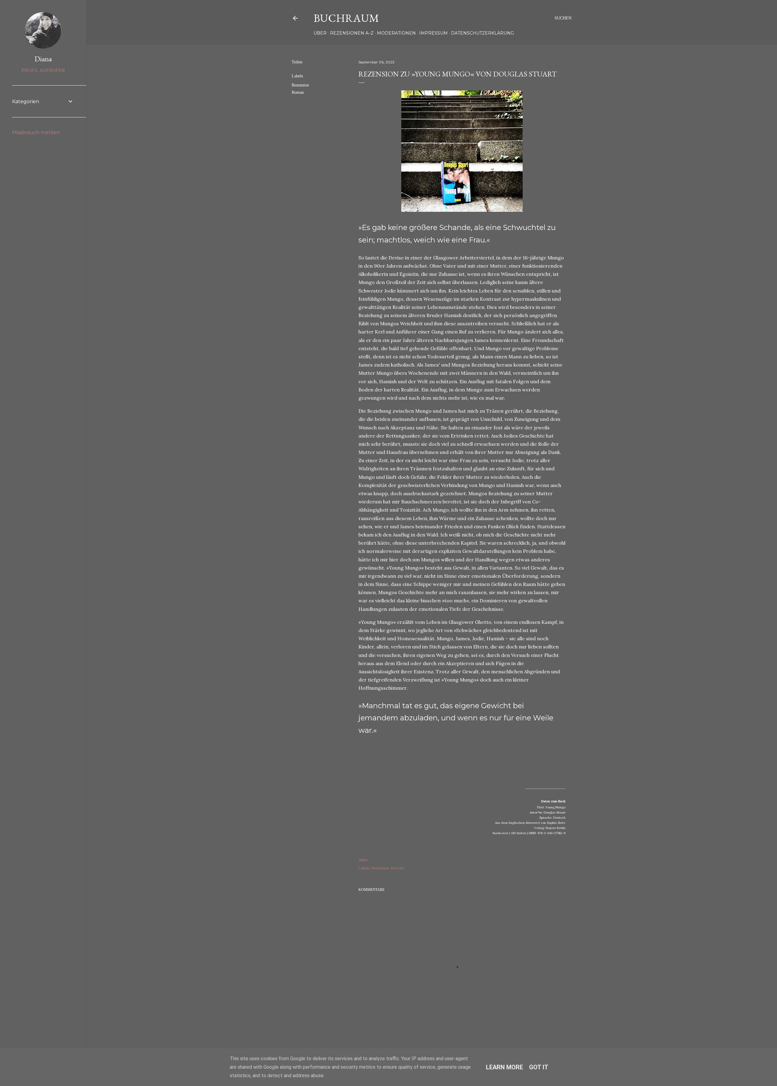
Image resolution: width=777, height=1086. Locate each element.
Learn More (504, 1067)
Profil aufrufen (43, 70)
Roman (298, 92)
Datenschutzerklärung (482, 33)
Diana (43, 58)
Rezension (300, 85)
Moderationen (396, 33)
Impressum (433, 33)
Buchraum (346, 18)
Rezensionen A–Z (352, 33)
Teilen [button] (297, 62)
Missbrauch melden (36, 132)
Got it (538, 1067)
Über (320, 33)
